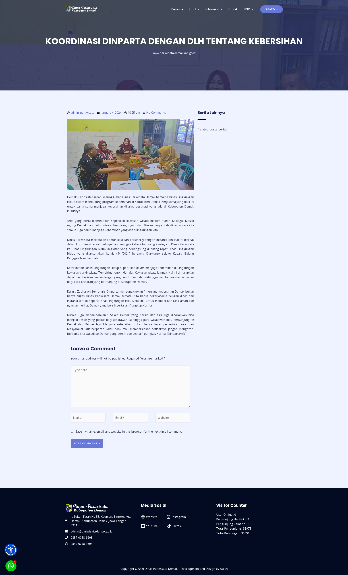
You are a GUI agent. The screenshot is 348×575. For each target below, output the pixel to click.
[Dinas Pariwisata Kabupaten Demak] (81, 9)
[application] (198, 9)
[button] (271, 9)
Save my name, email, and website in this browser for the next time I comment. (129, 432)
